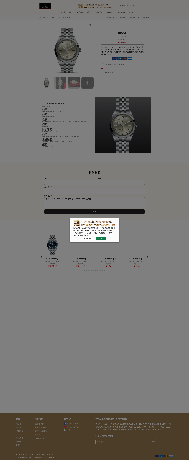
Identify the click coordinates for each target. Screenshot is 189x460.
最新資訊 (132, 12)
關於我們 (90, 12)
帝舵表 (71, 12)
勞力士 (63, 12)
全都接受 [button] (100, 238)
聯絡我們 (109, 12)
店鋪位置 (99, 12)
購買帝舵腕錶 (120, 12)
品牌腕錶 (80, 12)
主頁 (55, 12)
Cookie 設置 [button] (87, 238)
